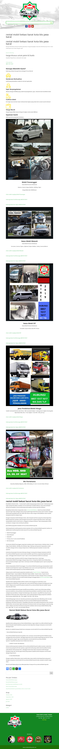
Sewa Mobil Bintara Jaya (11, 680)
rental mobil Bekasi (32, 510)
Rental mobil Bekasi (45, 577)
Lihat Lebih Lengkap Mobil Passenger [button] (15, 194)
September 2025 (10, 697)
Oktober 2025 (9, 695)
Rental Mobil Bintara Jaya (12, 682)
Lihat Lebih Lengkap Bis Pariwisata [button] (15, 488)
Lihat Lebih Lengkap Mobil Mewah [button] (14, 250)
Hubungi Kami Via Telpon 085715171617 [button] (16, 204)
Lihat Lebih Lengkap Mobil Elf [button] (13, 333)
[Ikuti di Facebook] (26, 26)
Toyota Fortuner (37, 572)
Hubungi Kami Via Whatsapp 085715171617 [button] (16, 199)
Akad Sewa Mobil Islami (11, 686)
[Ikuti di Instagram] (29, 26)
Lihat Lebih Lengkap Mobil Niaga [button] (14, 417)
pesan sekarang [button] (10, 52)
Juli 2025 (8, 701)
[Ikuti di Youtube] (32, 26)
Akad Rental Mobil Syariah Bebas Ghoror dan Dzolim (18, 688)
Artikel (7, 707)
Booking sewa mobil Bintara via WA (14, 684)
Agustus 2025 (9, 699)
